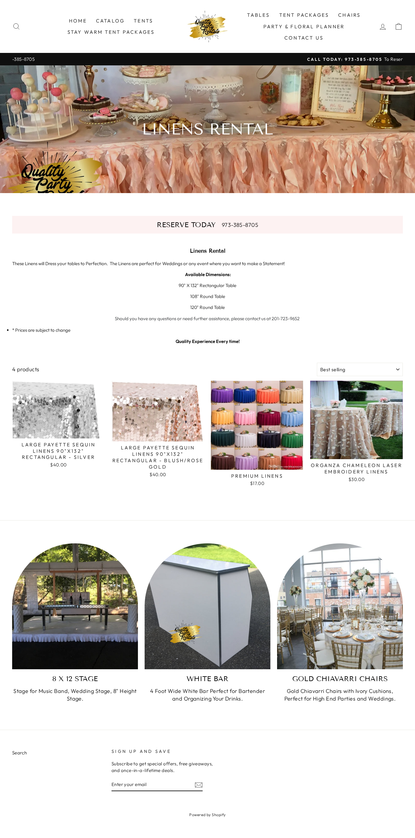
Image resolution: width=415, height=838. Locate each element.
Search (19, 753)
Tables (258, 15)
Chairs (349, 15)
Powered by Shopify (207, 814)
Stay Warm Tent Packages (111, 32)
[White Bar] (207, 606)
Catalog (110, 21)
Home (78, 21)
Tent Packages (304, 15)
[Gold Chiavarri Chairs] (340, 606)
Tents (143, 21)
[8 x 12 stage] (75, 606)
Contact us (304, 38)
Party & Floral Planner (304, 26)
